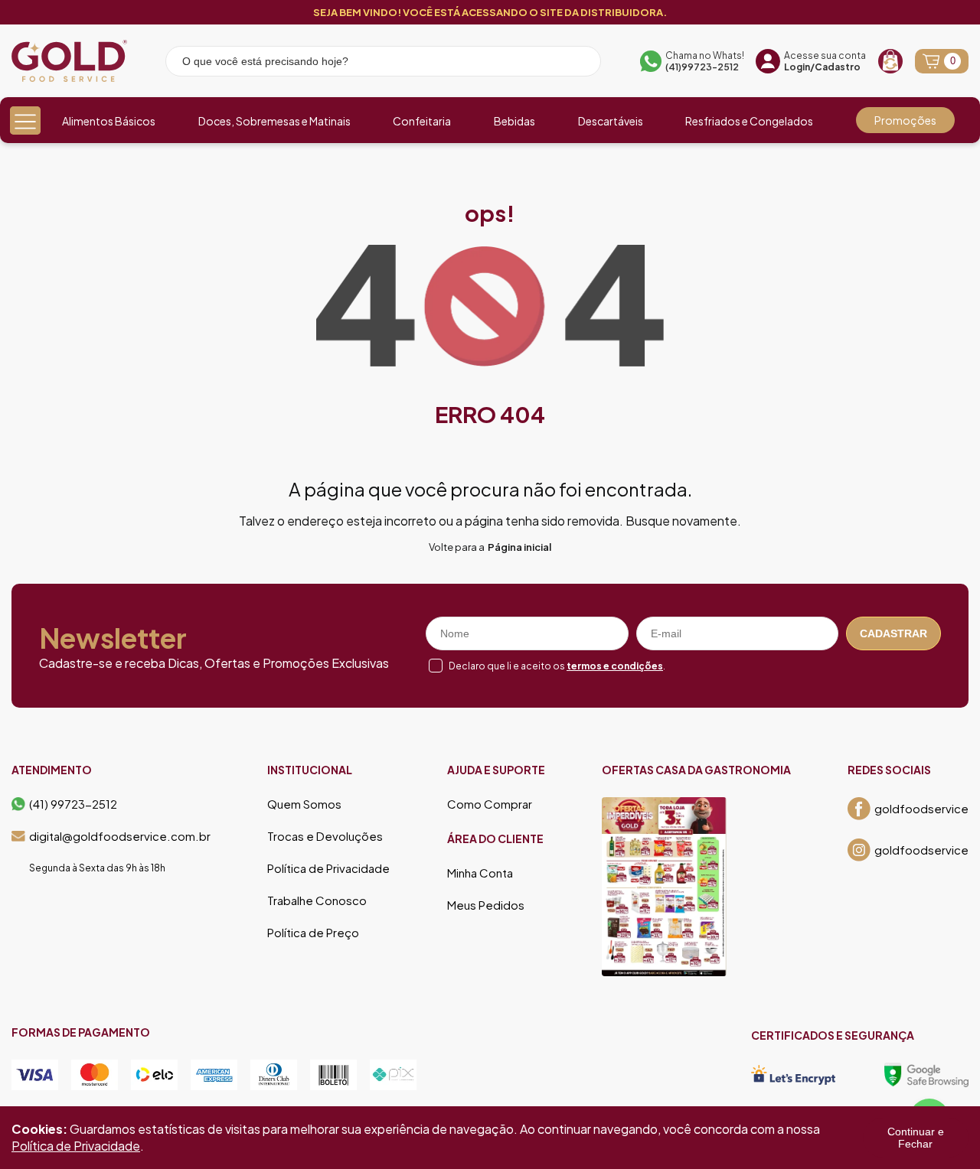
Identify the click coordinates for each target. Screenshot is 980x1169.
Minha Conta (480, 873)
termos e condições (615, 666)
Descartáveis (610, 121)
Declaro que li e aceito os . (557, 666)
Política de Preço (313, 932)
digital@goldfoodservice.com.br (120, 836)
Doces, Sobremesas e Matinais (274, 121)
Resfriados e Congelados (749, 121)
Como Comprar (489, 804)
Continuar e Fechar (915, 1137)
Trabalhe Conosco (317, 900)
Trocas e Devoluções (325, 836)
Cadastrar (893, 633)
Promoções (905, 120)
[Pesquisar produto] (579, 63)
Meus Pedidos (485, 905)
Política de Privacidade (328, 868)
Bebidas (514, 121)
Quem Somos (304, 804)
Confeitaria (422, 121)
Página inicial (519, 547)
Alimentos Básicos (108, 121)
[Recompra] (890, 61)
